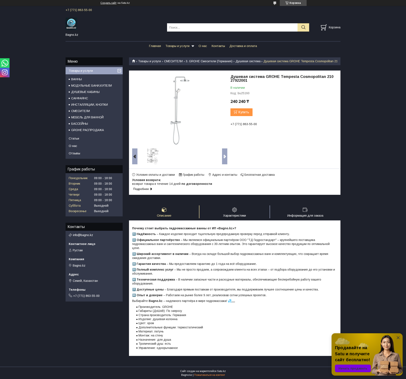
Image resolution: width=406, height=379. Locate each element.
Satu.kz (221, 371)
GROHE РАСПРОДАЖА (87, 130)
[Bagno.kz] (114, 23)
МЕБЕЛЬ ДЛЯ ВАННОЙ (87, 117)
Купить (243, 112)
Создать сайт (108, 2)
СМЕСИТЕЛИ (173, 61)
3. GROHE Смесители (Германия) (209, 61)
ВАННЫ (76, 79)
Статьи (74, 138)
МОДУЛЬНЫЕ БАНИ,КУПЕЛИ (91, 85)
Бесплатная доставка (259, 174)
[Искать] (303, 27)
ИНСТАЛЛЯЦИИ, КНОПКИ (89, 104)
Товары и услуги (177, 46)
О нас (203, 46)
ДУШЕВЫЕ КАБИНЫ (85, 92)
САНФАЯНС (79, 98)
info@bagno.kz (83, 235)
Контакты (218, 46)
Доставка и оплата (243, 46)
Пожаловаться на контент (209, 374)
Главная (155, 46)
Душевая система (248, 61)
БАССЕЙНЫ (79, 123)
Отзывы (74, 153)
